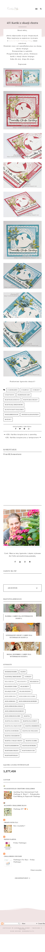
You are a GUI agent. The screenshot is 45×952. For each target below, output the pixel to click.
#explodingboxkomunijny (28, 701)
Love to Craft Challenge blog (20, 41)
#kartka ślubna (31, 740)
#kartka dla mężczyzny (13, 726)
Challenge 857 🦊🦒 (20, 809)
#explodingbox (10, 701)
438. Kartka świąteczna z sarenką (21, 434)
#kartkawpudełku (11, 755)
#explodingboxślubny (13, 716)
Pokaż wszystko (36, 870)
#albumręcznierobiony (13, 676)
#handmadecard (23, 395)
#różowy (8, 419)
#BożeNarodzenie (11, 671)
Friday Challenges (19, 843)
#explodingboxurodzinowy (14, 711)
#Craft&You (9, 395)
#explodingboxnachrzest (14, 706)
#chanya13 (25, 390)
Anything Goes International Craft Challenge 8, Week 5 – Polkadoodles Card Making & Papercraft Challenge (26, 794)
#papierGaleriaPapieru (30, 414)
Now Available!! (19, 826)
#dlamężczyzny (10, 691)
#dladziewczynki (11, 686)
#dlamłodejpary (25, 691)
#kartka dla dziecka (12, 721)
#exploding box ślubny (27, 696)
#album (23, 671)
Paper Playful (10, 839)
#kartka (27, 716)
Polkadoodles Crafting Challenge (19, 788)
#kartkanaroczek (28, 750)
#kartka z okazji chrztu (13, 740)
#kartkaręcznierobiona (14, 404)
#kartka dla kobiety (30, 721)
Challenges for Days (13, 856)
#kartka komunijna (12, 731)
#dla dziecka (9, 681)
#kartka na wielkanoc (30, 731)
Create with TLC (11, 822)
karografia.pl (28, 931)
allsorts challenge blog (15, 805)
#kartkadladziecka (12, 400)
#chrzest (36, 390)
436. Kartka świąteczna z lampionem (22, 438)
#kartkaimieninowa (12, 745)
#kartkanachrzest (30, 400)
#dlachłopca (22, 681)
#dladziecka (34, 681)
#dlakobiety (24, 686)
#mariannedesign (11, 414)
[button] (31, 4)
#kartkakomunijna (29, 745)
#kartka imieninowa (32, 726)
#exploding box (10, 696)
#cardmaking (12, 390)
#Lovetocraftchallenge (14, 409)
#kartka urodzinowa (12, 736)
